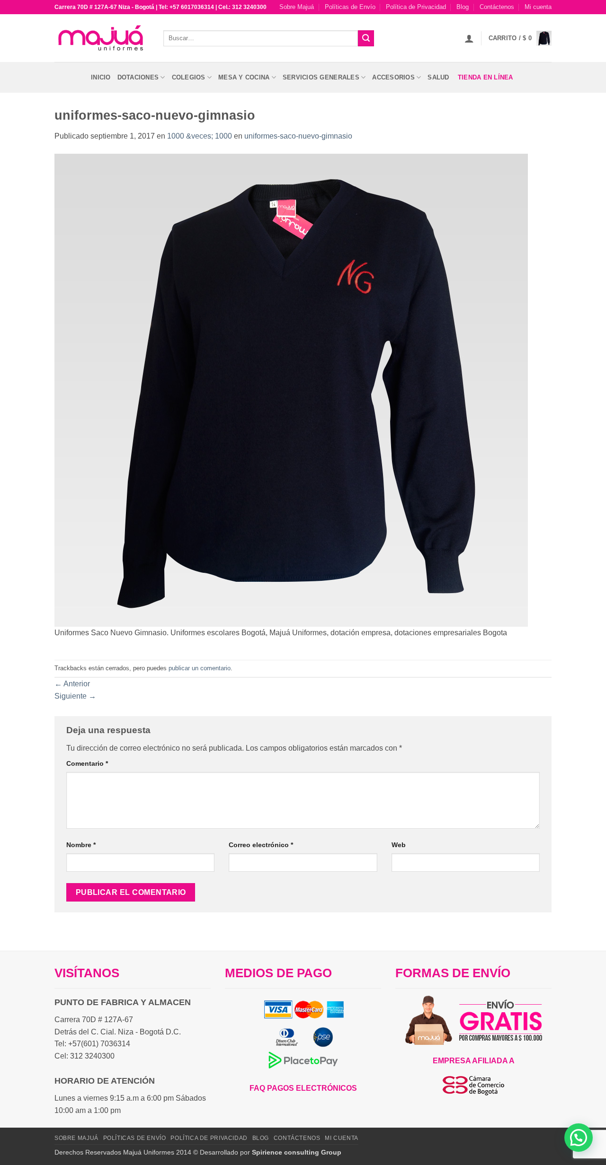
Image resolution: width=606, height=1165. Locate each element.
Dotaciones (138, 77)
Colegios (188, 77)
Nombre (81, 845)
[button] (469, 38)
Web (399, 845)
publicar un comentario (200, 668)
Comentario (87, 763)
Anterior (72, 684)
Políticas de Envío (350, 6)
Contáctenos (497, 6)
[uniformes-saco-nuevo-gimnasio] (291, 389)
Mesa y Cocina (243, 77)
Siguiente (75, 696)
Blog (462, 6)
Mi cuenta (538, 6)
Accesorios (393, 77)
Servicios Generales (321, 77)
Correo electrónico (261, 845)
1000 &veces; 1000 (199, 136)
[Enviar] (366, 38)
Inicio (101, 77)
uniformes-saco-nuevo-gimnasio (298, 136)
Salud (438, 77)
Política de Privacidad (416, 6)
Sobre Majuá (296, 6)
